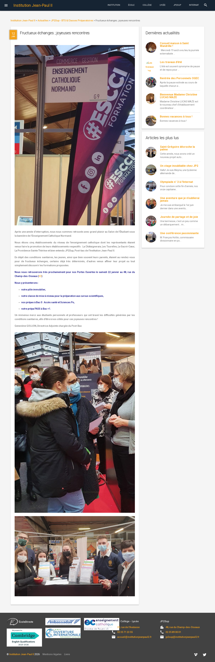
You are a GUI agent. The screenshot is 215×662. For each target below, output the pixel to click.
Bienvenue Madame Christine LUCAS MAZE (178, 96)
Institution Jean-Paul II (21, 654)
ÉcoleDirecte (26, 621)
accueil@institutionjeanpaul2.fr (134, 637)
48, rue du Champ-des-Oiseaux (183, 627)
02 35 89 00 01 (173, 632)
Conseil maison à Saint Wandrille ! (174, 45)
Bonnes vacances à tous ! (176, 116)
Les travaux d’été (171, 62)
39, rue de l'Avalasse (128, 627)
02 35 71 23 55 (125, 632)
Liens (67, 654)
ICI (40, 276)
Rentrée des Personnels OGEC (179, 78)
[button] (6, 6)
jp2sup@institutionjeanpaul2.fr (182, 637)
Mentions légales (51, 654)
